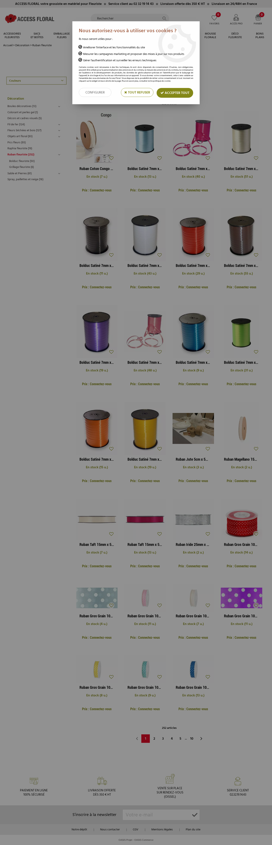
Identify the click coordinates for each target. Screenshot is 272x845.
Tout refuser (138, 92)
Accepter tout (176, 93)
